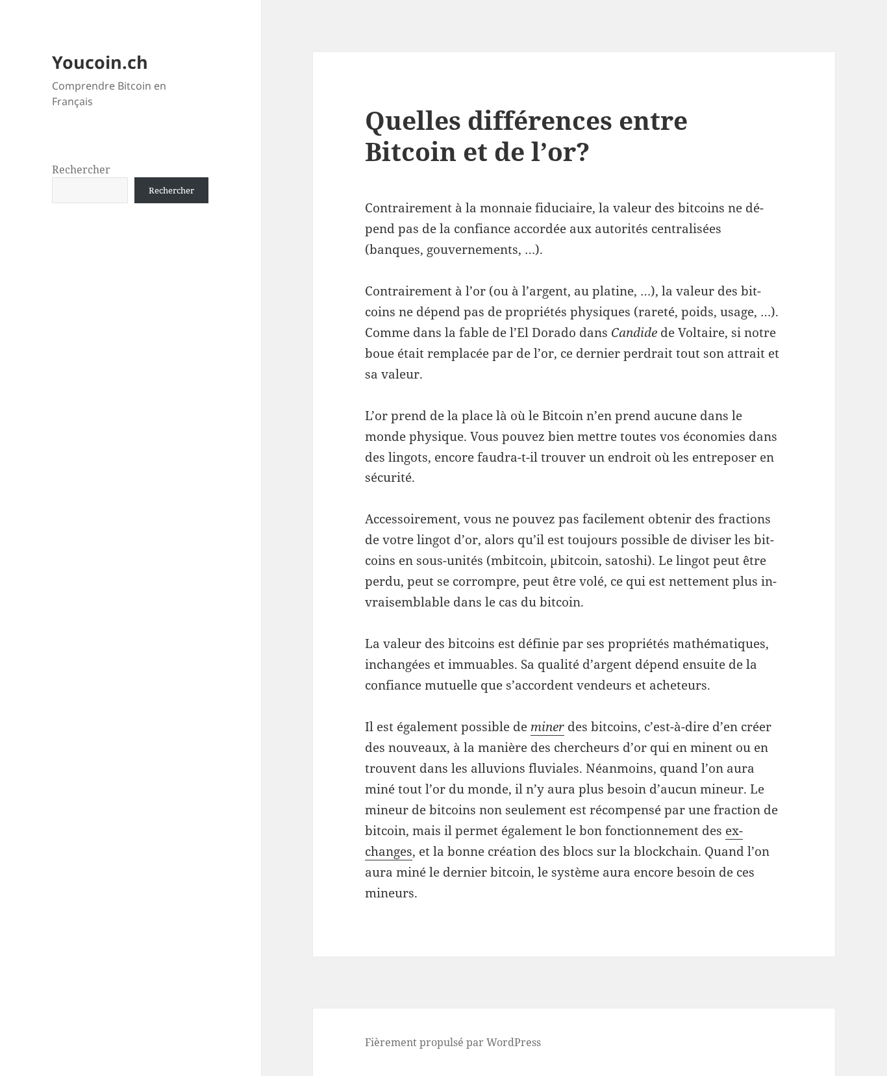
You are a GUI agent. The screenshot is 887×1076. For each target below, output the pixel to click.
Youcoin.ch (100, 62)
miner (547, 726)
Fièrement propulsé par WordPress (453, 1042)
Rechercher (81, 169)
